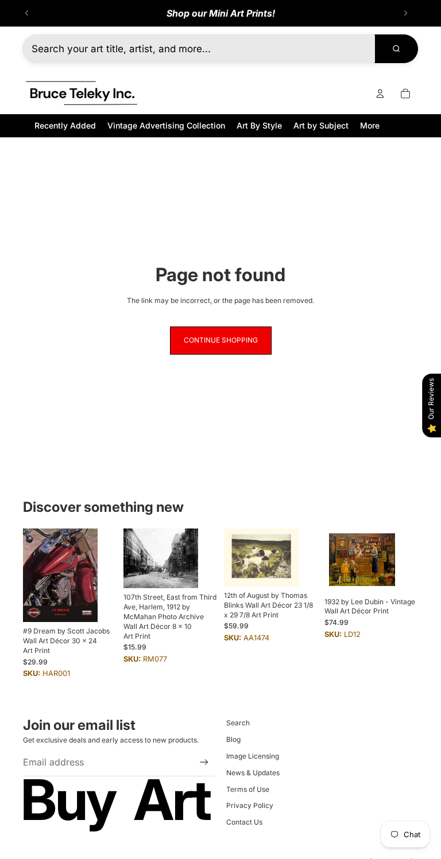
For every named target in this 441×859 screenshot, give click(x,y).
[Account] (380, 93)
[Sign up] (204, 762)
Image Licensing (252, 756)
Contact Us (244, 822)
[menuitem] (369, 125)
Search (238, 722)
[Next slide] (405, 13)
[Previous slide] (27, 13)
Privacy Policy (249, 805)
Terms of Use (247, 789)
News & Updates (253, 772)
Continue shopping (221, 340)
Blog (233, 739)
